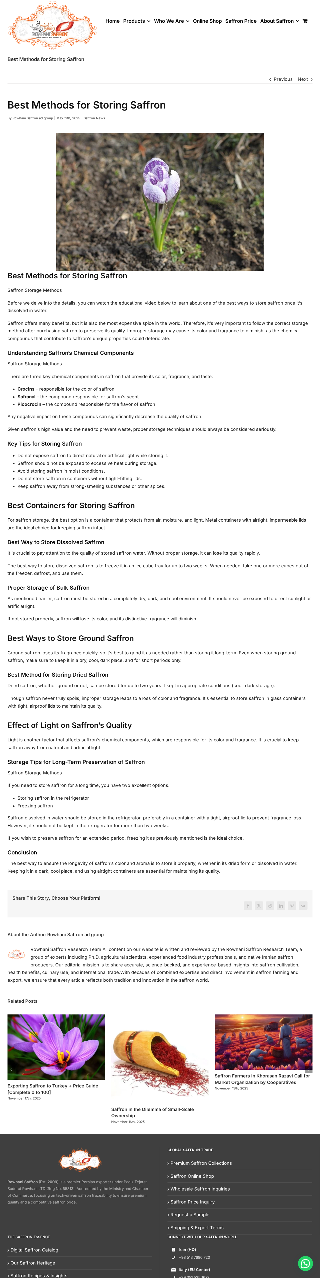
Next (303, 79)
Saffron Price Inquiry (192, 1201)
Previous (283, 79)
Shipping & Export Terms (197, 1227)
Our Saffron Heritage (32, 1262)
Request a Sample (190, 1214)
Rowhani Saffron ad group (32, 118)
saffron (275, 303)
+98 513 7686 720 (194, 1257)
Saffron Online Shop (192, 1176)
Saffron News (94, 118)
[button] (305, 1263)
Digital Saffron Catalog (34, 1249)
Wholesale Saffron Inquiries (200, 1188)
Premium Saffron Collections (201, 1163)
